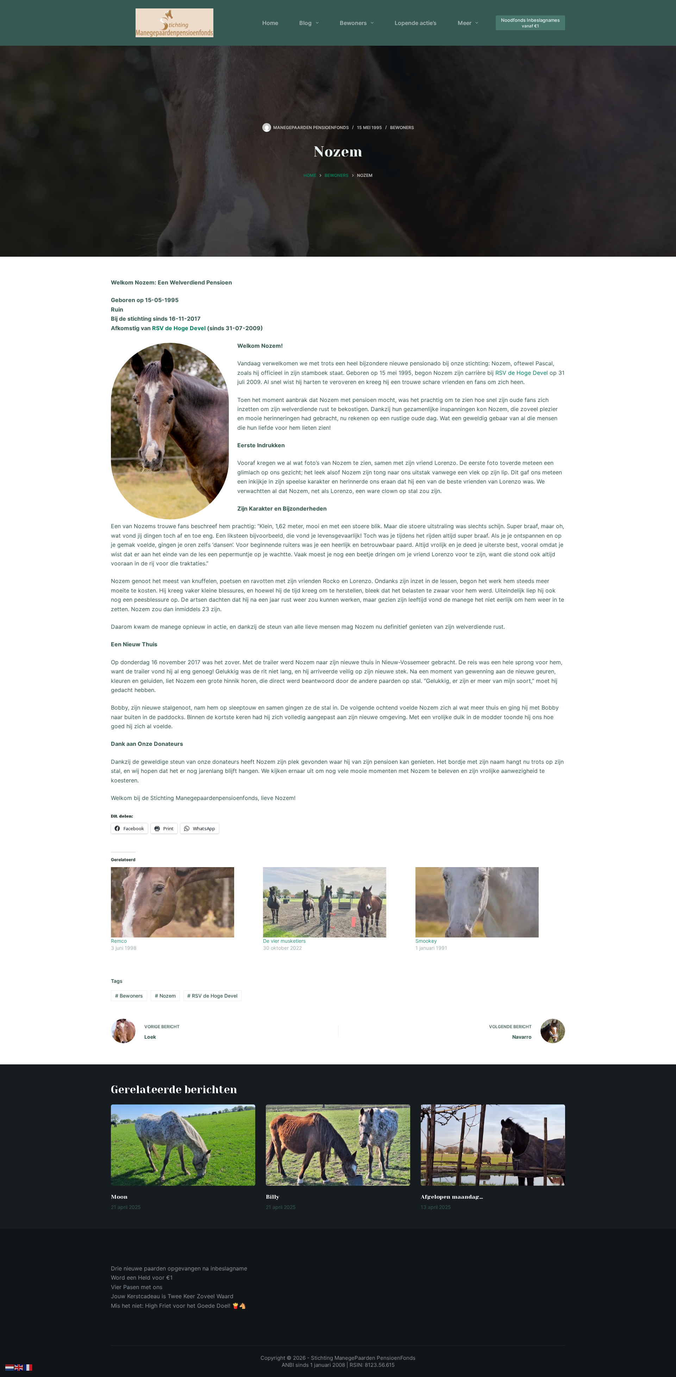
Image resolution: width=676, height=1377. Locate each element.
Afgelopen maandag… (452, 1196)
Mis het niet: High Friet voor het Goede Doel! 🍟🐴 (178, 1305)
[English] (19, 1367)
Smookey (426, 941)
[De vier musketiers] (335, 902)
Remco (119, 941)
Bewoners (353, 22)
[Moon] (183, 1145)
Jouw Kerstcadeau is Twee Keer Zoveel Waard (172, 1296)
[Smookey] (488, 902)
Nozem (165, 996)
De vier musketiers (284, 941)
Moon (119, 1196)
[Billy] (338, 1145)
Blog (305, 22)
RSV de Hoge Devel (179, 328)
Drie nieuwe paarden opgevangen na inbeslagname (179, 1268)
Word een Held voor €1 (142, 1277)
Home (270, 22)
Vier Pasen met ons (136, 1286)
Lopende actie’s (416, 22)
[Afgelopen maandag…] (493, 1145)
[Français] (28, 1367)
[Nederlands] (9, 1367)
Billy (272, 1196)
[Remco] (183, 902)
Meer (464, 22)
